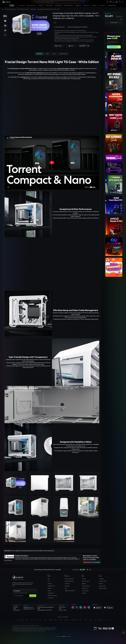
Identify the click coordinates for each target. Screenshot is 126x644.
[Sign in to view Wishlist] (113, 2)
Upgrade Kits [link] (50, 593)
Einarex (110, 619)
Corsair (80, 619)
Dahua (95, 619)
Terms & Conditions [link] (69, 578)
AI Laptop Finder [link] (102, 581)
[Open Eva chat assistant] (123, 632)
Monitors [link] (49, 588)
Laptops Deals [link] (102, 586)
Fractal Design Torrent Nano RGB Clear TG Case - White (48, 9)
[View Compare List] (88, 46)
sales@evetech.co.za (28, 607)
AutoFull (60, 619)
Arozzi (45, 619)
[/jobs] (113, 267)
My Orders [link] (67, 586)
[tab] (39, 54)
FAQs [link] (66, 588)
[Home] (2, 9)
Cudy (90, 619)
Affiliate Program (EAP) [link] (70, 590)
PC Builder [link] (101, 578)
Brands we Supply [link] (103, 588)
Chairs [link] (49, 590)
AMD (27, 619)
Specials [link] (101, 583)
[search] (58, 2)
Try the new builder (114, 46)
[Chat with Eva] (116, 2)
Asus (55, 619)
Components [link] (50, 598)
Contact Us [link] (67, 583)
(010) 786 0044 (15, 608)
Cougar (85, 619)
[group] (77, 23)
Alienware (21, 619)
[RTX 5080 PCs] (113, 184)
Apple (40, 619)
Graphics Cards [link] (51, 586)
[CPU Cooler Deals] (113, 81)
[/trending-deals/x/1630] (113, 164)
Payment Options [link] (86, 586)
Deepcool (101, 619)
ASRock (50, 619)
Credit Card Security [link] (69, 581)
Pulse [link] (48, 578)
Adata (15, 619)
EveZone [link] (84, 593)
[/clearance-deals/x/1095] (113, 143)
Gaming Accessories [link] (52, 595)
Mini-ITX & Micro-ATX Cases (22, 9)
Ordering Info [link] (85, 588)
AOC (36, 619)
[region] (113, 61)
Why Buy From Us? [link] (86, 581)
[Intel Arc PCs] (113, 205)
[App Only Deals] (113, 61)
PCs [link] (48, 581)
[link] (22, 5)
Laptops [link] (49, 583)
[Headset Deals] (113, 102)
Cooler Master (73, 619)
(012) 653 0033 (16, 610)
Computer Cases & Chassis (10, 9)
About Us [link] (84, 578)
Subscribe (32, 595)
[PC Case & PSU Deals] (113, 122)
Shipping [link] (84, 583)
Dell (106, 619)
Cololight (66, 619)
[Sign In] (108, 2)
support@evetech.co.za (28, 608)
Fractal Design (33, 9)
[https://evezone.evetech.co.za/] (113, 246)
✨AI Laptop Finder (113, 5)
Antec (31, 619)
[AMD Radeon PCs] (113, 225)
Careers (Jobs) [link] (85, 590)
